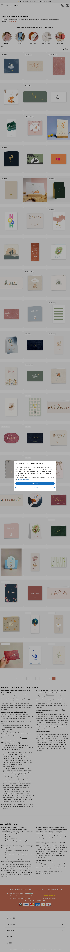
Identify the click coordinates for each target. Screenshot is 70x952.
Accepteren (35, 484)
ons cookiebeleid (23, 479)
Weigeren (35, 488)
